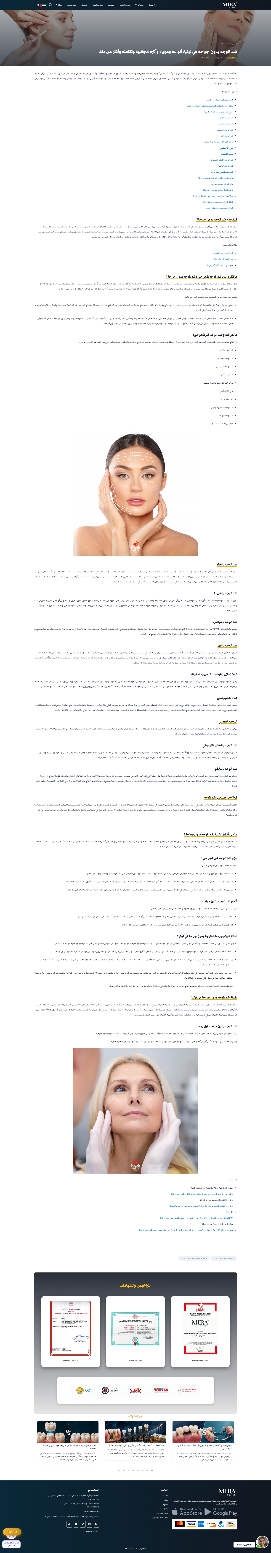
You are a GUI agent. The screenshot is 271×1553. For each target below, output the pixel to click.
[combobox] (168, 775)
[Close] (100, 747)
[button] (262, 1542)
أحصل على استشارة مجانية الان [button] (133, 796)
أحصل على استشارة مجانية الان (135, 785)
